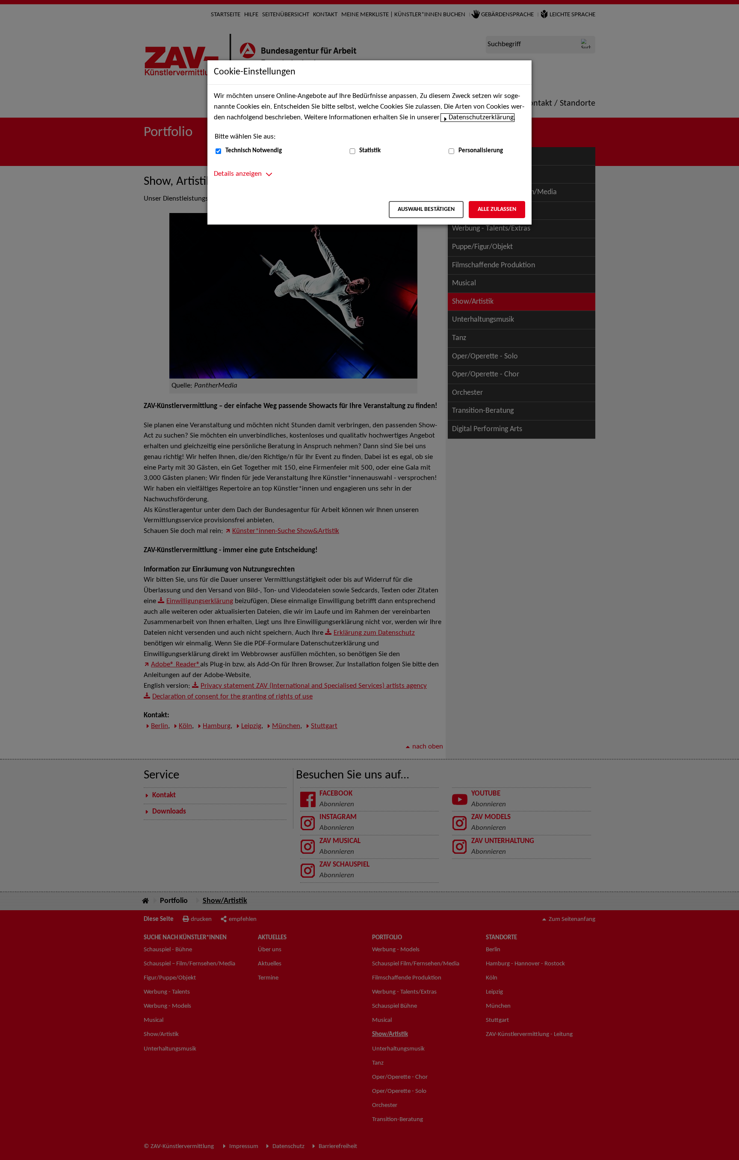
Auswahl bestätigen (426, 209)
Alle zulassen (497, 209)
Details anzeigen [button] (238, 174)
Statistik (370, 151)
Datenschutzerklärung (481, 117)
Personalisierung (480, 151)
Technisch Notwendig (253, 151)
